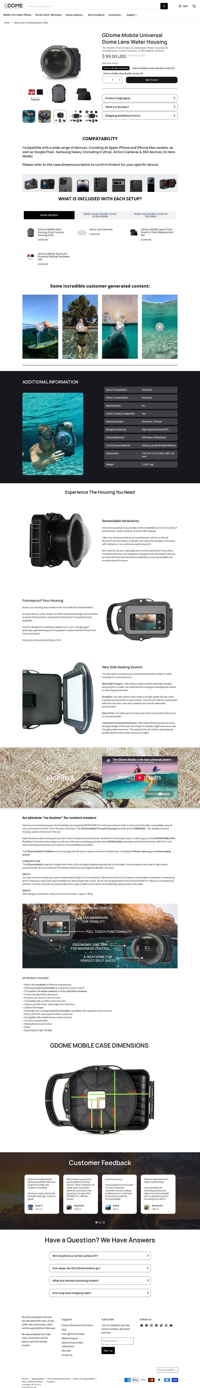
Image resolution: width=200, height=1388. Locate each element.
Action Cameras (74, 15)
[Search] (164, 6)
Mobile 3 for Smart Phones (17, 15)
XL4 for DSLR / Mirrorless (48, 15)
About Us (25, 1379)
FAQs (64, 1329)
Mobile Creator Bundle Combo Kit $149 (100, 215)
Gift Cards (66, 1350)
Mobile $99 (49, 215)
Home (6, 22)
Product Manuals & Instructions (77, 1325)
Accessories (115, 15)
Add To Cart (152, 79)
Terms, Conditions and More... (33, 1382)
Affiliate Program (70, 1338)
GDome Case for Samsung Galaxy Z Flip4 (31, 22)
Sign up (108, 1350)
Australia (166, 1370)
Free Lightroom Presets (73, 1333)
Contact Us (67, 1355)
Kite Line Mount (96, 15)
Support (131, 15)
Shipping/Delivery (37, 1379)
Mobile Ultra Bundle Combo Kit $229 (150, 215)
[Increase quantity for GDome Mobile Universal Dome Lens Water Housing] (119, 80)
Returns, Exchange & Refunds (84, 1379)
